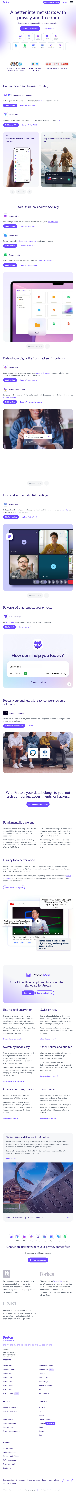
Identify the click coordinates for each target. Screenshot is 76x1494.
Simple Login (43, 1382)
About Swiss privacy (47, 1039)
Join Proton (28, 993)
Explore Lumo (24, 627)
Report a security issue (50, 1480)
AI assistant (10, 622)
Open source (8, 1419)
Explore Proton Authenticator (31, 402)
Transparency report (31, 1490)
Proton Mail (57, 1281)
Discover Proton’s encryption (12, 1039)
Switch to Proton (45, 1393)
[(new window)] (4, 1345)
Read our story (11, 1158)
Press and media (9, 1464)
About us (42, 1407)
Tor (4, 1415)
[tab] (18, 191)
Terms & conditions (18, 1490)
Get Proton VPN (11, 125)
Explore (31, 726)
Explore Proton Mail (27, 105)
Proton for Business (44, 993)
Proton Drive (7, 1374)
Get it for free (10, 105)
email (40, 101)
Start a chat (9, 627)
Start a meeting (11, 517)
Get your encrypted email (38, 804)
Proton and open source (48, 1076)
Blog (40, 1435)
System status (8, 1480)
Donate (41, 1431)
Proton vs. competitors (11, 1431)
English (67, 1480)
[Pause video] (69, 684)
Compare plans (48, 28)
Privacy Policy (7, 1490)
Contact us (7, 1468)
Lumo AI (42, 1374)
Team (41, 1411)
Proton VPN (7, 1378)
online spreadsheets (46, 260)
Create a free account (51, 2)
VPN (58, 120)
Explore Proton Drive (27, 226)
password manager (43, 373)
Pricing (41, 1389)
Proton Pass (7, 1382)
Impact (41, 1415)
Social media (8, 1448)
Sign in (65, 2)
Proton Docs (7, 1389)
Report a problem (34, 1480)
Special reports (8, 1427)
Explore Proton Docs (27, 246)
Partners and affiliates (11, 1456)
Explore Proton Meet (29, 517)
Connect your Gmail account (12, 1081)
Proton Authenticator (46, 1366)
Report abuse (21, 1480)
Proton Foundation (45, 1419)
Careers (42, 1423)
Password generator (10, 1407)
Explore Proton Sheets (28, 265)
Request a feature (9, 1483)
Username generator (10, 1411)
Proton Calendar (9, 1370)
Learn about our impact (14, 888)
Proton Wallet (8, 1385)
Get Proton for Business (14, 726)
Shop (41, 1427)
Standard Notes (44, 1378)
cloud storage (53, 222)
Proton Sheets (8, 1393)
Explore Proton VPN (29, 125)
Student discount (9, 1423)
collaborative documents (27, 241)
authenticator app (9, 397)
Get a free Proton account (48, 1118)
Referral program (9, 1460)
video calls (64, 510)
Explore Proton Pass (27, 380)
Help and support (9, 1452)
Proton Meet (43, 1370)
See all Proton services (10, 1118)
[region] (39, 163)
